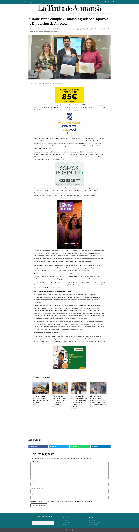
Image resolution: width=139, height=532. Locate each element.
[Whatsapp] (113, 2)
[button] (38, 446)
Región (80, 13)
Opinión (111, 13)
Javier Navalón (111, 530)
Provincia (72, 13)
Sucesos (103, 13)
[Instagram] (105, 2)
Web (31, 495)
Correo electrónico (36, 488)
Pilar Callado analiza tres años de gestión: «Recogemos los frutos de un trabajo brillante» (60, 400)
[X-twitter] (108, 2)
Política (36, 13)
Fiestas (95, 13)
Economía (63, 13)
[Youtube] (111, 2)
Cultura (52, 13)
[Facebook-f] (103, 2)
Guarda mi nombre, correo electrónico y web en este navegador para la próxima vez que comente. (62, 501)
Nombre (33, 482)
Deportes (88, 13)
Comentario (34, 461)
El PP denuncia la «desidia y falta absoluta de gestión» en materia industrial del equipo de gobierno (98, 400)
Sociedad (44, 13)
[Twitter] (69, 530)
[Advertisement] (69, 422)
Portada (28, 13)
